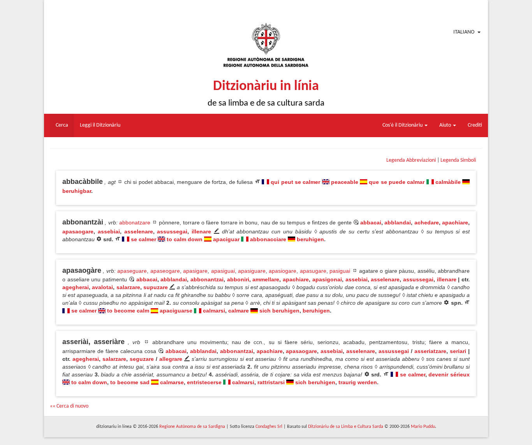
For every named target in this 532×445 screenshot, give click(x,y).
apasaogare (77, 231)
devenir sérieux (449, 374)
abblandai (397, 222)
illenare (201, 231)
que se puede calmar (397, 182)
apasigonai (327, 279)
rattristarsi (271, 382)
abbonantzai (207, 279)
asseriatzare (430, 351)
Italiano (463, 32)
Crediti (475, 125)
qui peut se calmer (295, 182)
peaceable (344, 182)
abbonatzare (134, 222)
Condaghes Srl (268, 426)
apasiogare (282, 271)
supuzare (155, 287)
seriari (458, 351)
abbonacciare (268, 239)
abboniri (238, 279)
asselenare (138, 231)
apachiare (455, 222)
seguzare (142, 359)
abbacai (370, 222)
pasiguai (339, 271)
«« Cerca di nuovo (69, 406)
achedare (426, 222)
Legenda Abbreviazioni (411, 160)
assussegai (172, 231)
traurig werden (357, 382)
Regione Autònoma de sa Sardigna (192, 426)
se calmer (143, 239)
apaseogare (165, 271)
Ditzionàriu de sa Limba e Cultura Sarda (345, 426)
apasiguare (252, 271)
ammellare (265, 279)
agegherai (75, 287)
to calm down (185, 239)
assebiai (109, 231)
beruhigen (310, 239)
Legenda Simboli (458, 160)
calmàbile (448, 182)
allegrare (170, 359)
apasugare (313, 271)
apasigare (195, 271)
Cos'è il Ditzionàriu (403, 125)
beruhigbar (76, 191)
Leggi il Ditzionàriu (100, 125)
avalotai (102, 287)
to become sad (130, 382)
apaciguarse (176, 310)
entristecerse (204, 382)
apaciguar (226, 239)
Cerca (62, 125)
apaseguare (132, 271)
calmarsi (214, 310)
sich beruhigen (279, 310)
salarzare (128, 287)
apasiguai (223, 271)
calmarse (172, 382)
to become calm (128, 310)
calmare (238, 310)
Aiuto (445, 125)
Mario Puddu (423, 426)
